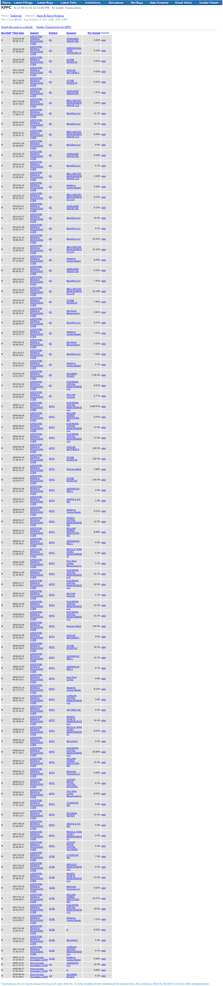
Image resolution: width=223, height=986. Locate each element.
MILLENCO (72, 741)
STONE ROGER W (71, 60)
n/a (50, 964)
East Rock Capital (71, 678)
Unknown (16, 15)
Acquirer (71, 33)
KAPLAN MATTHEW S (72, 71)
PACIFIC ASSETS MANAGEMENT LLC (74, 720)
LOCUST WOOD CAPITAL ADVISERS (72, 783)
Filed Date (18, 33)
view (103, 40)
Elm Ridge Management (73, 312)
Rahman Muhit (73, 469)
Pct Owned (94, 33)
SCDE (52, 856)
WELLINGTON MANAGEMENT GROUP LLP (74, 102)
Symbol (53, 33)
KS (50, 40)
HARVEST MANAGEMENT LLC (74, 866)
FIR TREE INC (73, 710)
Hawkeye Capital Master (73, 186)
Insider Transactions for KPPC (54, 27)
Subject (34, 33)
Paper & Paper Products (50, 15)
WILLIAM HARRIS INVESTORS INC (72, 416)
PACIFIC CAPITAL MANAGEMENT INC (74, 521)
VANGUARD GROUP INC (72, 40)
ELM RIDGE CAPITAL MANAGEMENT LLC (74, 385)
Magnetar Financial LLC (73, 772)
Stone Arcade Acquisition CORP (39, 958)
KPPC (52, 406)
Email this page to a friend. (17, 27)
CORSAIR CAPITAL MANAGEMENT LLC (74, 699)
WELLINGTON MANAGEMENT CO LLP (74, 197)
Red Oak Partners (70, 395)
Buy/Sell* (6, 33)
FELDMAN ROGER (71, 374)
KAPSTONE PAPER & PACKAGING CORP (36, 40)
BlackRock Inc (73, 113)
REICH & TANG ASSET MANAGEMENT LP (74, 553)
